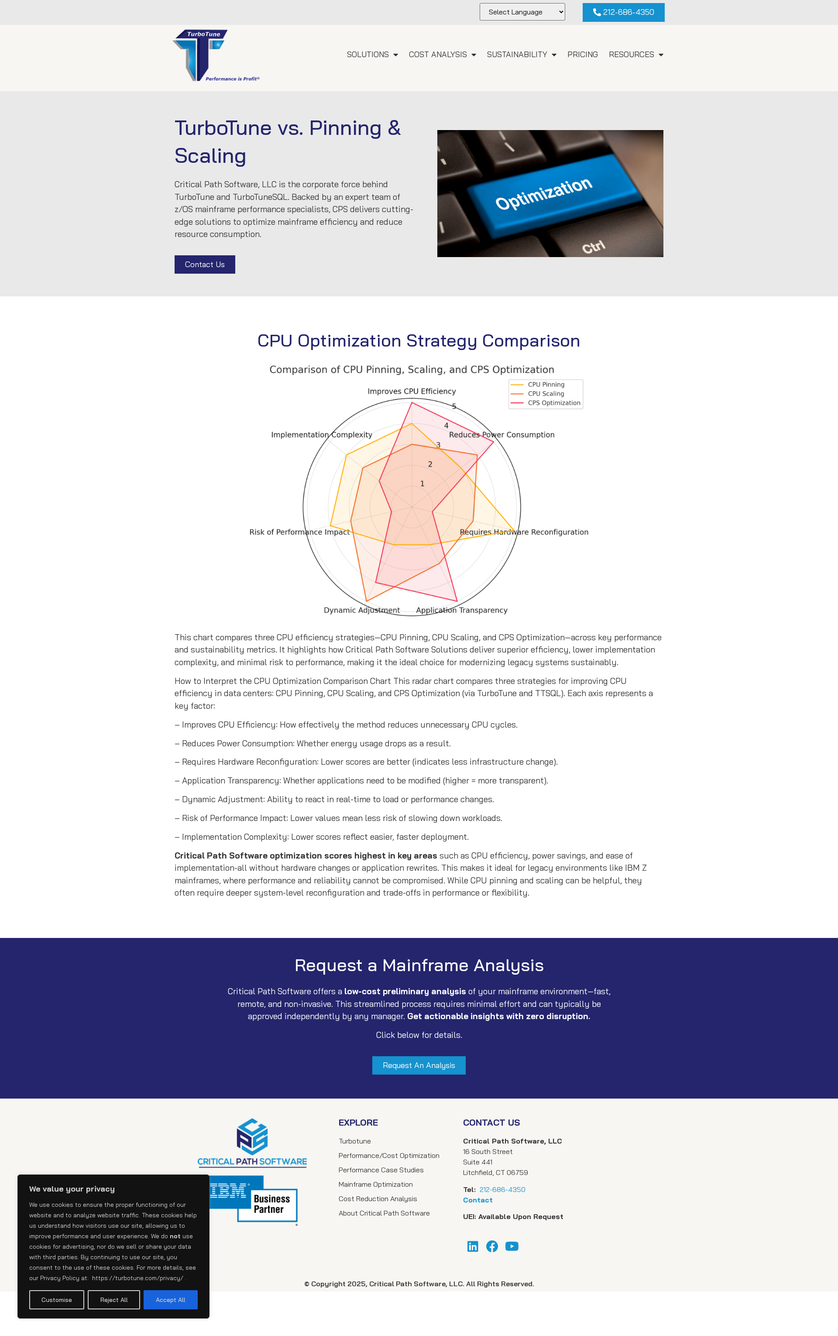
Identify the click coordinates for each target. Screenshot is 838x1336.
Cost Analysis (438, 54)
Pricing (582, 54)
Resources (631, 54)
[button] (624, 12)
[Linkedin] (473, 1246)
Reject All (114, 1300)
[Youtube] (512, 1246)
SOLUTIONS (368, 54)
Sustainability (517, 54)
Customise (56, 1300)
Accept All (170, 1300)
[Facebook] (492, 1246)
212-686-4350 (502, 1189)
